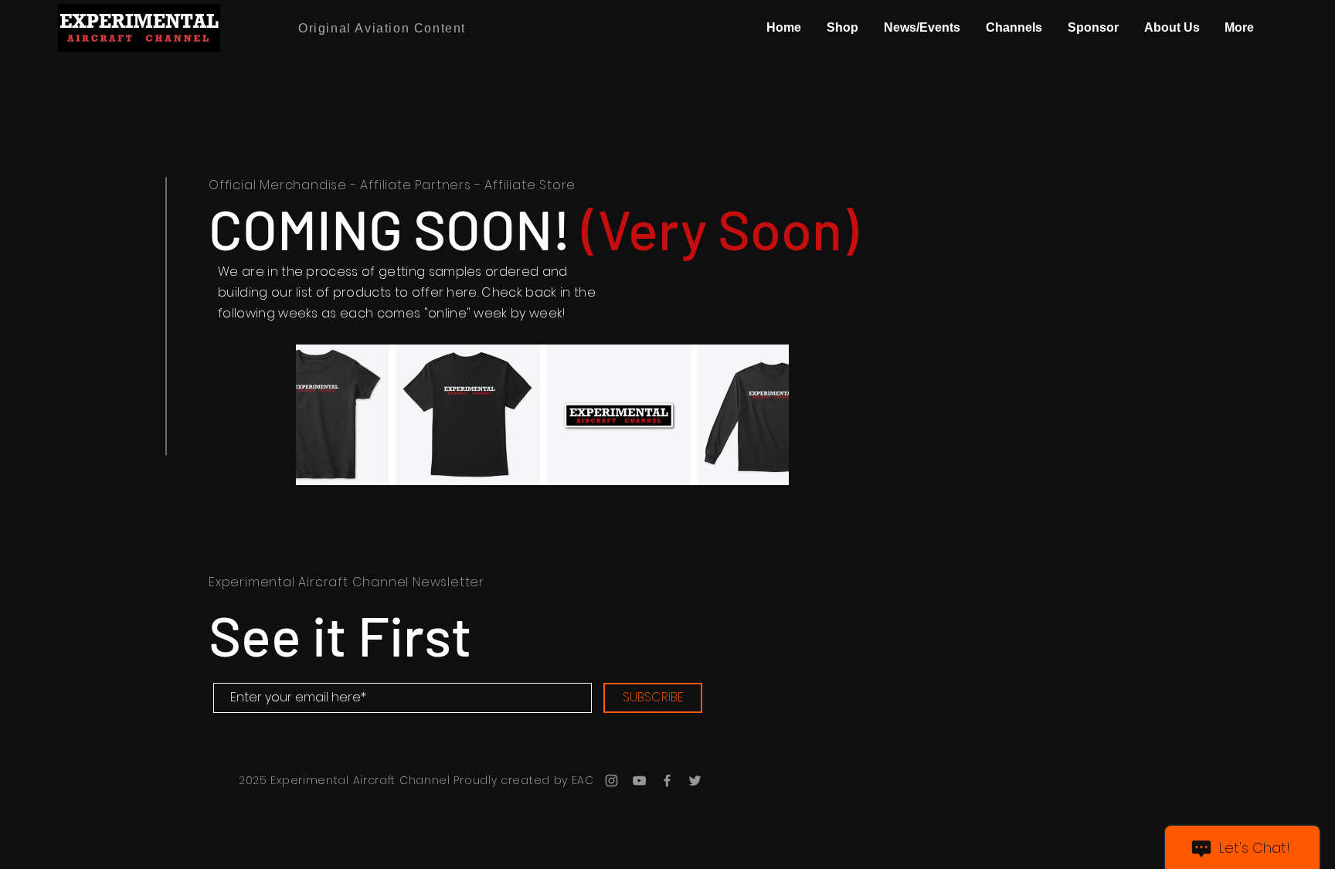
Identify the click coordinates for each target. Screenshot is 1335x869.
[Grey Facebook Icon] (667, 780)
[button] (842, 28)
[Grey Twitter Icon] (695, 780)
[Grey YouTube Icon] (639, 780)
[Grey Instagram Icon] (611, 780)
